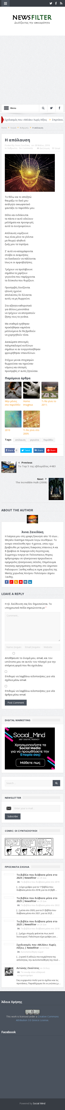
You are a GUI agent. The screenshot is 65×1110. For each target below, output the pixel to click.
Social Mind (39, 1103)
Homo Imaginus (28, 403)
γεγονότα (34, 439)
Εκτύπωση (45, 148)
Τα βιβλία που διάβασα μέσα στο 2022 (40, 905)
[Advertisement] (32, 70)
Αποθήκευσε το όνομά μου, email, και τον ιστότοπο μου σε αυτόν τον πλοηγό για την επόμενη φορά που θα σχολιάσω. (30, 661)
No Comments (26, 148)
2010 (7, 430)
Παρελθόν (48, 439)
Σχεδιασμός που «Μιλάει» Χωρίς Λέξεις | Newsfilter (36, 946)
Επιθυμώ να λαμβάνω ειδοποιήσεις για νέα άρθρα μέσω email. (30, 692)
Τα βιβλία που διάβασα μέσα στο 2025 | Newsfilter (36, 899)
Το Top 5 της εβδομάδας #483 (37, 466)
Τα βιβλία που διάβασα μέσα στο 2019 (40, 882)
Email (57, 148)
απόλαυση (20, 439)
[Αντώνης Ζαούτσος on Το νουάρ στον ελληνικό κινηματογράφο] (9, 971)
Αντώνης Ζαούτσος (27, 968)
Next (40, 479)
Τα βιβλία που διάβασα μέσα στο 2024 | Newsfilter (36, 876)
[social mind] (30, 748)
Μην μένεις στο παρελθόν (12, 403)
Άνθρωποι (13, 148)
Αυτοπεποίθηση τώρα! (32, 951)
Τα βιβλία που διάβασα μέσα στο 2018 (40, 928)
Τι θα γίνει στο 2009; (31, 431)
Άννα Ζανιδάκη (22, 145)
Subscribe (13, 816)
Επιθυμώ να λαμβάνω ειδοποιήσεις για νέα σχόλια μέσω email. (30, 678)
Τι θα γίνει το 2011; (49, 403)
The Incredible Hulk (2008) (31, 482)
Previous (27, 462)
